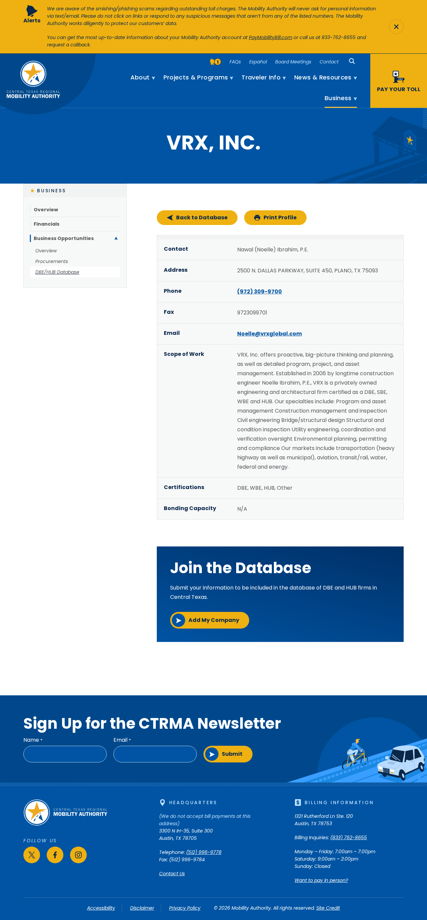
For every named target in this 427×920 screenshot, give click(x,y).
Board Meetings (293, 61)
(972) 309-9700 (259, 291)
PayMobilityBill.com (270, 37)
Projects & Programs (195, 77)
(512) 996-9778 (204, 852)
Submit (232, 754)
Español (258, 61)
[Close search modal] (396, 26)
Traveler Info (261, 77)
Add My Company (213, 620)
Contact (329, 61)
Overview (46, 209)
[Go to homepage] (65, 824)
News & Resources (323, 77)
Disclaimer (142, 908)
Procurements (51, 261)
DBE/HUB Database (57, 272)
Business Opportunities (64, 238)
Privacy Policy (184, 908)
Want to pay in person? (321, 880)
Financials (46, 224)
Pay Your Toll (398, 89)
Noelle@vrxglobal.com (269, 333)
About (140, 77)
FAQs (235, 61)
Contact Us (172, 873)
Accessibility (101, 908)
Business (338, 98)
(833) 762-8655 (348, 837)
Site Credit (328, 908)
